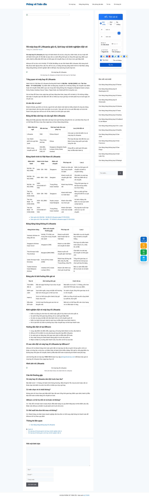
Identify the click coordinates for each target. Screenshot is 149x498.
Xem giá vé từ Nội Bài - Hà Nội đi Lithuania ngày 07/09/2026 (50, 217)
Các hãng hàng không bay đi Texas (110, 110)
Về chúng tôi (117, 4)
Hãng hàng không (84, 4)
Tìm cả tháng (117, 60)
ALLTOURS (86, 495)
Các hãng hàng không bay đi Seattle (110, 130)
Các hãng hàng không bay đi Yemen (110, 84)
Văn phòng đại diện (97, 4)
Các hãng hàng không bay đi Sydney (110, 115)
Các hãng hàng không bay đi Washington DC (108, 90)
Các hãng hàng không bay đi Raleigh (110, 160)
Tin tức (108, 4)
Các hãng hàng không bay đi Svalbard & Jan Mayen (111, 120)
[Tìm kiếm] (120, 173)
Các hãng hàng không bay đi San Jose (109, 135)
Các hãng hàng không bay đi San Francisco (109, 142)
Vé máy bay (72, 4)
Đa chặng (118, 23)
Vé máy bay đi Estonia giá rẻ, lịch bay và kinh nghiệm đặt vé (45, 431)
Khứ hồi (111, 23)
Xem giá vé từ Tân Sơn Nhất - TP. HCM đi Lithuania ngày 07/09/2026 (53, 219)
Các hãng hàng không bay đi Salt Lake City (109, 155)
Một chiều (104, 23)
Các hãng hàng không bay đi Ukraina (110, 106)
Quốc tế (30, 429)
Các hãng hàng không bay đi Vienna (110, 95)
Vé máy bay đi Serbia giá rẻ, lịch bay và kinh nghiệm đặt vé (44, 433)
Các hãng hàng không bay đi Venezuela (108, 101)
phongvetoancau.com (68, 357)
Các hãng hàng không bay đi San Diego (109, 148)
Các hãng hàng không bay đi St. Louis (111, 126)
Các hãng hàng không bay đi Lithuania (43, 425)
